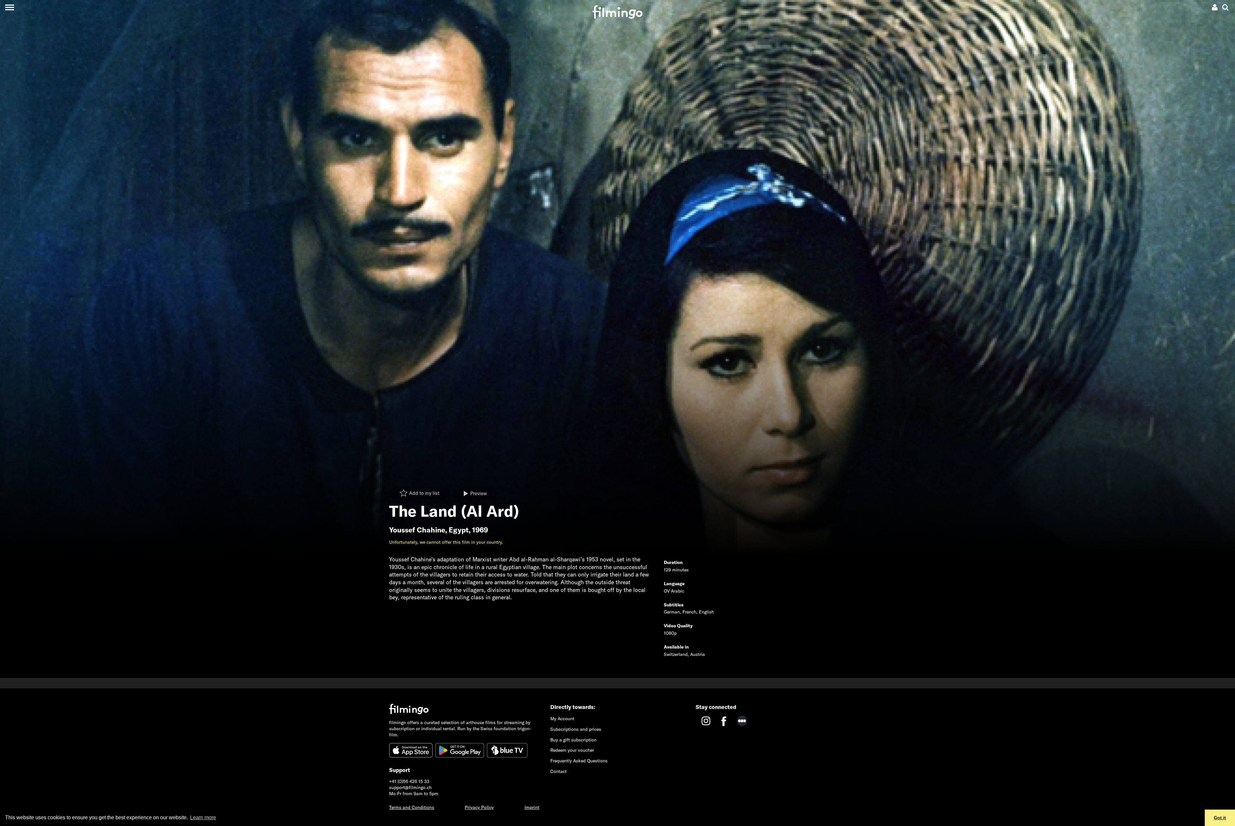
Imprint (532, 807)
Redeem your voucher (572, 750)
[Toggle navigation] (9, 7)
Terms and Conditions (411, 807)
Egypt (459, 529)
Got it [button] (1220, 817)
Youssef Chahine (417, 529)
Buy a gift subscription (573, 740)
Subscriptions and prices (575, 729)
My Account (562, 719)
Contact (558, 771)
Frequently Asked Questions (579, 761)
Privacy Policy (479, 807)
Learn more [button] (203, 817)
